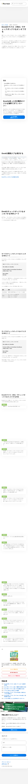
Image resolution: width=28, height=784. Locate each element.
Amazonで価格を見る (14, 669)
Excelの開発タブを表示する (9, 83)
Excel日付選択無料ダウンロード (14, 117)
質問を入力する (14, 729)
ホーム (3, 24)
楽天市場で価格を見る (14, 672)
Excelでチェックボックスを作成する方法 (10, 177)
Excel (6, 24)
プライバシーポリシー (6, 762)
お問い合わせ (4, 763)
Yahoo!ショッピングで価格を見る (14, 675)
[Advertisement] (14, 782)
